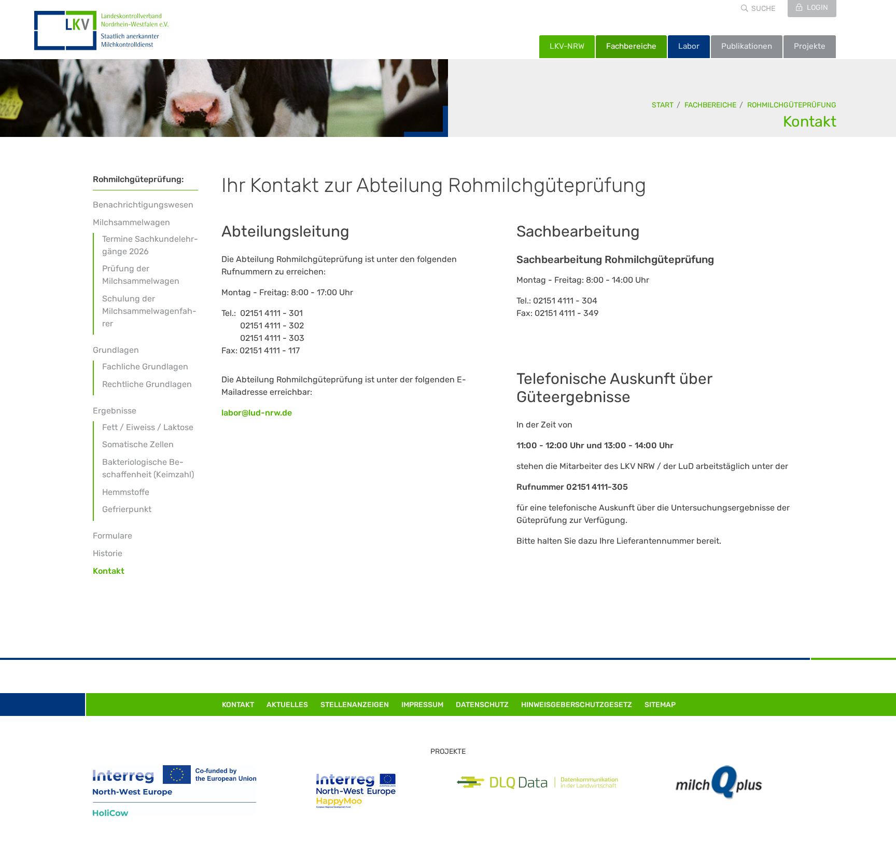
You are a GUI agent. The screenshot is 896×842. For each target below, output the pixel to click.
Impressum (422, 704)
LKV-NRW (567, 46)
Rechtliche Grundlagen (147, 384)
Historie (107, 553)
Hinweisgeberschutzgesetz (576, 704)
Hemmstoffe (125, 492)
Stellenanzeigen (354, 704)
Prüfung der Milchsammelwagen (140, 275)
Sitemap (660, 704)
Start (663, 105)
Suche (763, 8)
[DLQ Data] (537, 783)
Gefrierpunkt (126, 509)
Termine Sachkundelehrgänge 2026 (150, 245)
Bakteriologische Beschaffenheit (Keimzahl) (148, 468)
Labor (688, 46)
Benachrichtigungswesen (143, 205)
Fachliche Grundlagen (145, 366)
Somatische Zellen (138, 444)
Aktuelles (287, 704)
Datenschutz (482, 704)
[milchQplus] (719, 782)
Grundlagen (116, 350)
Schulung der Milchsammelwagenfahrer (149, 311)
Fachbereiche (631, 46)
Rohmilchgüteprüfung (791, 105)
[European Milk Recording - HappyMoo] (356, 791)
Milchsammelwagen (131, 222)
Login (816, 7)
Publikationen (746, 46)
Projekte (809, 46)
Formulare (112, 536)
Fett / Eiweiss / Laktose (147, 427)
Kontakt (809, 121)
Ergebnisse (114, 411)
